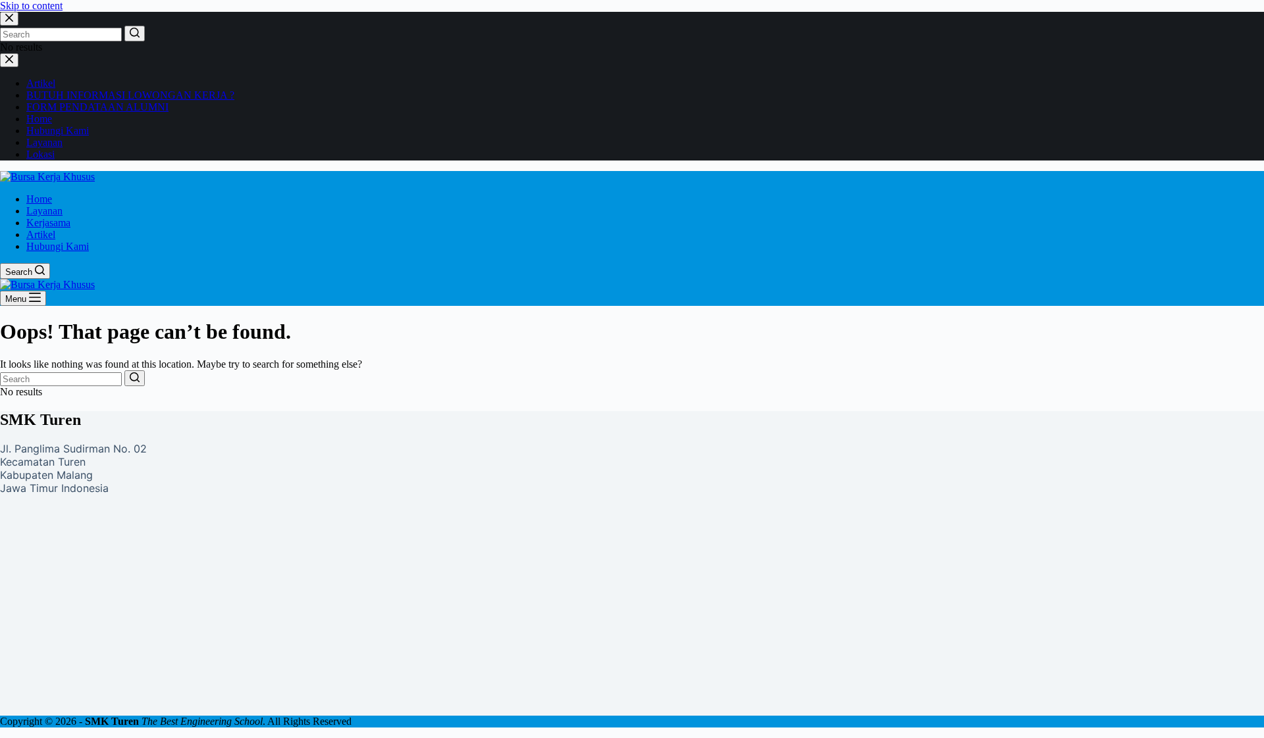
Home (39, 118)
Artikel (40, 83)
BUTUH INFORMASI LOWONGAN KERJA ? (130, 95)
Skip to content (31, 5)
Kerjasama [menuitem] (48, 222)
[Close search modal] (9, 19)
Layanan (44, 142)
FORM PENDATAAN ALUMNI (97, 106)
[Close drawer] (9, 60)
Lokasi (40, 154)
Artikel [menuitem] (40, 234)
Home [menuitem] (39, 199)
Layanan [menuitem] (44, 210)
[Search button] (134, 33)
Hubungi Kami (57, 130)
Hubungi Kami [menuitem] (57, 246)
